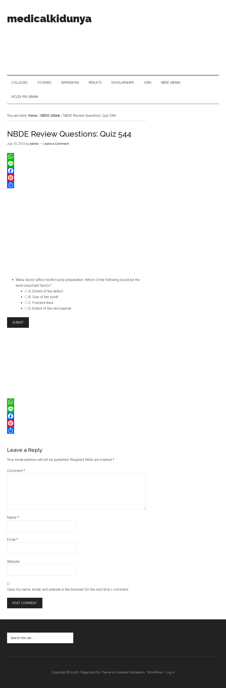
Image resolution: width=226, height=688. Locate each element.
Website (13, 562)
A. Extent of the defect (45, 291)
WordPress (155, 672)
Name (13, 517)
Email (12, 539)
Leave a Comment (56, 143)
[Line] (76, 163)
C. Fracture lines (40, 303)
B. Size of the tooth (43, 297)
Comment (16, 471)
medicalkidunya (49, 18)
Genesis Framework (131, 672)
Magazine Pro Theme (96, 672)
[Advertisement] (156, 37)
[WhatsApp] (76, 156)
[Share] (76, 184)
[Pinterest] (76, 177)
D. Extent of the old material (49, 308)
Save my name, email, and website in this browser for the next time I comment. (68, 589)
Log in (170, 672)
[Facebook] (76, 170)
